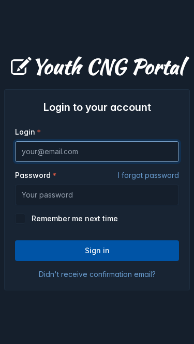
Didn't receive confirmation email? (97, 274)
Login (25, 131)
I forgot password (148, 175)
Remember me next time (75, 218)
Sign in (97, 250)
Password (97, 175)
